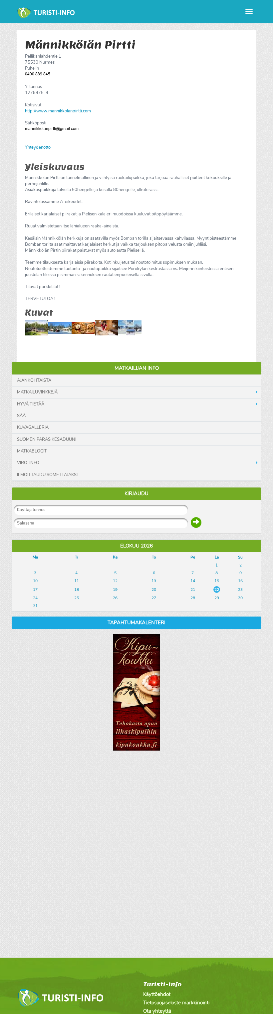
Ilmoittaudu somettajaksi (47, 474)
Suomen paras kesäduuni (46, 439)
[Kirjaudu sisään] (196, 522)
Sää (21, 415)
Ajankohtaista (34, 380)
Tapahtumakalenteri (136, 622)
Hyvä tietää (30, 404)
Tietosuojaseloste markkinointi (176, 1002)
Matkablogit (32, 451)
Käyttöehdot (156, 994)
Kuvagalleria (33, 427)
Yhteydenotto (38, 147)
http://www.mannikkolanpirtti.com (58, 111)
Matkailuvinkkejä (37, 392)
